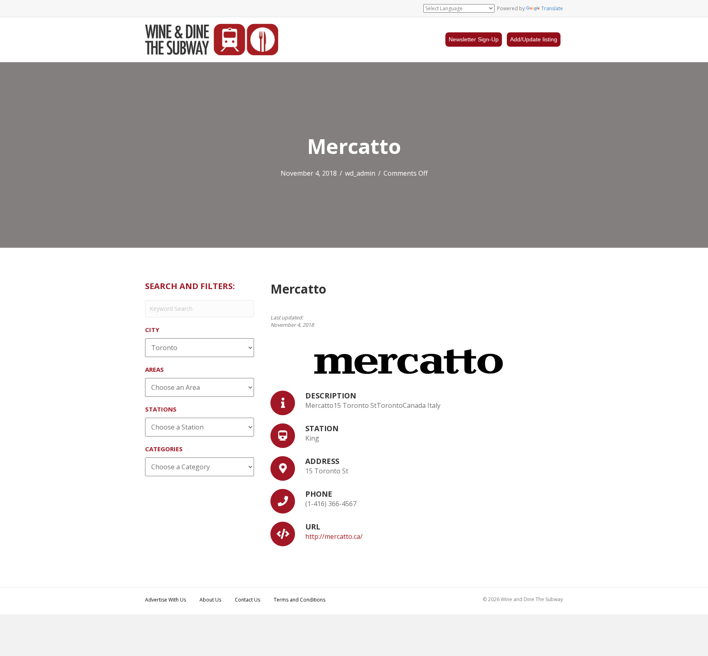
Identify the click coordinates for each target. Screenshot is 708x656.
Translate (552, 8)
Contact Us (247, 599)
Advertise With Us (165, 599)
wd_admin (360, 173)
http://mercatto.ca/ (334, 536)
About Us (210, 599)
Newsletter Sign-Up (474, 39)
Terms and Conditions (299, 599)
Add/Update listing (533, 39)
